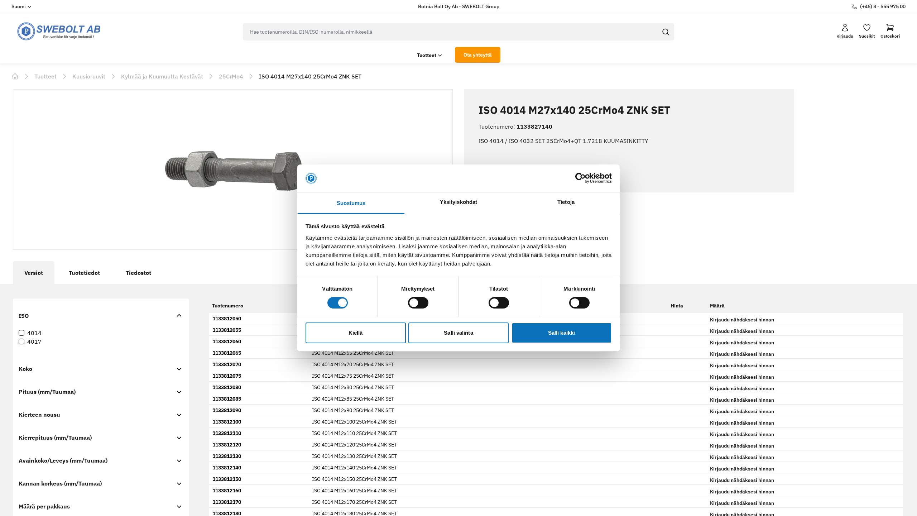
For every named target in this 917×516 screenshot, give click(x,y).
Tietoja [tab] (566, 202)
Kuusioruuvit (88, 76)
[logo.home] (59, 31)
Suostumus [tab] (351, 203)
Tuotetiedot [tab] (84, 272)
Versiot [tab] (33, 272)
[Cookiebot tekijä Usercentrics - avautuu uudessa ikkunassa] (580, 178)
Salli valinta (458, 333)
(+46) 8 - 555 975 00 (883, 6)
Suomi (18, 6)
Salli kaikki (561, 333)
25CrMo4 (231, 76)
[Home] (15, 76)
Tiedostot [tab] (138, 272)
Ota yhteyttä (478, 55)
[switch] (418, 303)
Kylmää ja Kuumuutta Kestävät (162, 76)
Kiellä (356, 333)
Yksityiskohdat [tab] (458, 202)
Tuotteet (426, 55)
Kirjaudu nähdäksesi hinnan (742, 319)
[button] (890, 31)
